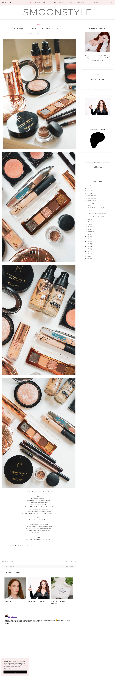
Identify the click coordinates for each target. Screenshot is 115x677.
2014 (88, 249)
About (61, 2)
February (90, 229)
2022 (88, 190)
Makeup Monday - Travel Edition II (97, 217)
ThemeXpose (110, 673)
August (90, 203)
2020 (88, 234)
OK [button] (15, 672)
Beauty (39, 24)
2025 (88, 186)
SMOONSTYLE (57, 12)
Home (30, 2)
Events (53, 2)
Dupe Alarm (8, 601)
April (89, 224)
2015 (88, 246)
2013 (88, 251)
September (91, 200)
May (89, 222)
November (91, 198)
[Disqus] (38, 636)
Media (45, 2)
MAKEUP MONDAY (23, 546)
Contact (70, 2)
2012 (88, 254)
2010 (88, 258)
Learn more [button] (7, 668)
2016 (88, 244)
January (90, 231)
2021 (88, 193)
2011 (88, 256)
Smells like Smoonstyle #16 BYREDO (60, 602)
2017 (88, 241)
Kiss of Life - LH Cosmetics (36, 601)
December (91, 195)
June (89, 219)
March (90, 226)
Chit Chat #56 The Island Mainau (97, 213)
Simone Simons (37, 33)
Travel (11, 561)
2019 (88, 236)
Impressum (80, 2)
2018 (88, 239)
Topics (37, 2)
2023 (88, 188)
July (89, 205)
